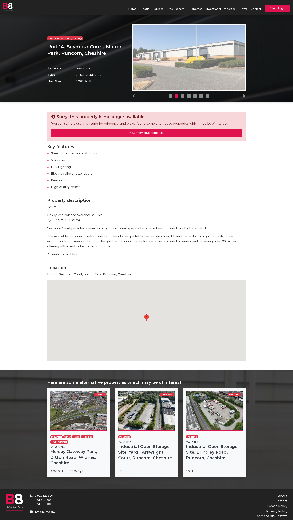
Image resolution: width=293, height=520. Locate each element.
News (243, 8)
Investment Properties (220, 8)
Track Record (175, 8)
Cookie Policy (277, 506)
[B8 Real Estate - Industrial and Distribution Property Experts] (8, 7)
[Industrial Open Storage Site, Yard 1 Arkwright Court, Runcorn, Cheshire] (146, 432)
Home (132, 8)
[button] (133, 96)
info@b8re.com (45, 511)
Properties (195, 8)
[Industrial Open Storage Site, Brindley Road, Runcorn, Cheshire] (214, 432)
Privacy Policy (276, 511)
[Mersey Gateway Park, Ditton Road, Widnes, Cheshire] (78, 432)
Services (158, 8)
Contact (256, 8)
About (145, 8)
